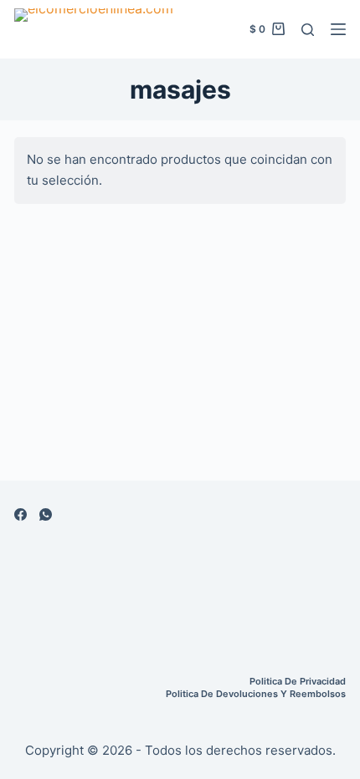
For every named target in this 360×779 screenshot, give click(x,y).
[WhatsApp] (45, 514)
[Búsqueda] (307, 29)
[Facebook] (20, 514)
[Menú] (338, 29)
